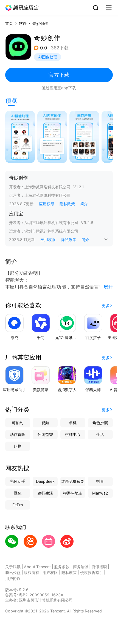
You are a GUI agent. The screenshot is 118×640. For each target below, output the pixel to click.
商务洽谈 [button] (80, 566)
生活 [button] (100, 434)
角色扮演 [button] (100, 422)
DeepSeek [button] (45, 481)
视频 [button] (45, 422)
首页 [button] (9, 23)
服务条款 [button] (61, 566)
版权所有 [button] (31, 572)
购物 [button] (17, 446)
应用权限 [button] (46, 203)
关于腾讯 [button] (13, 566)
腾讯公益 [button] (13, 572)
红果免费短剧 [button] (72, 481)
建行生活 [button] (45, 493)
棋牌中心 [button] (72, 434)
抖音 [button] (100, 481)
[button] (22, 8)
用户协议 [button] (13, 578)
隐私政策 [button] (67, 203)
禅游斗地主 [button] (72, 493)
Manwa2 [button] (100, 493)
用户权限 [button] (50, 572)
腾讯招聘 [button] (99, 566)
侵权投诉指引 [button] (91, 572)
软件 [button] (23, 23)
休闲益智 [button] (45, 434)
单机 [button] (73, 422)
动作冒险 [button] (17, 434)
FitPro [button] (17, 504)
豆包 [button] (17, 493)
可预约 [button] (17, 422)
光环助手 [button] (17, 481)
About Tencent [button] (37, 566)
